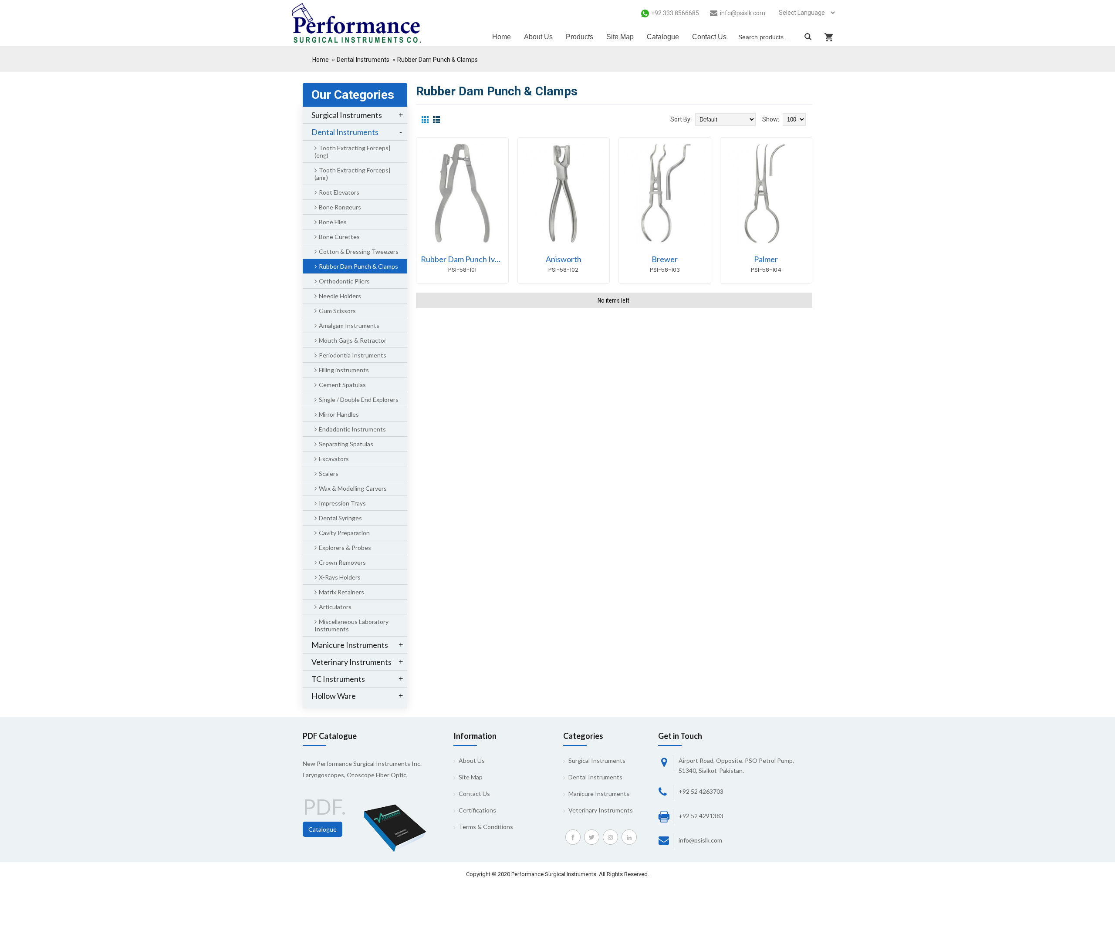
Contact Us (474, 793)
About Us (472, 760)
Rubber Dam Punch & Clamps (437, 59)
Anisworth (563, 259)
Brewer (665, 259)
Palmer (766, 259)
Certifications (477, 810)
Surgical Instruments (596, 760)
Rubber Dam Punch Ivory (463, 259)
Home (320, 59)
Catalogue (322, 829)
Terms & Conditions (486, 826)
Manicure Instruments (598, 793)
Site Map (471, 777)
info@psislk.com (700, 840)
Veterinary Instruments (600, 810)
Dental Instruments (363, 59)
